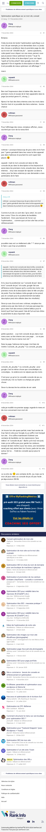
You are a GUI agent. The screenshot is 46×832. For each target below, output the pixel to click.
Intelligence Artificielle (21, 618)
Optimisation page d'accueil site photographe (25, 649)
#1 (44, 33)
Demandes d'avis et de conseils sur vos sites (28, 677)
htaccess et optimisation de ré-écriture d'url (24, 697)
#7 (44, 261)
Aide (2, 797)
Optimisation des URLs (22, 759)
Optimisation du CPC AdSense (19, 706)
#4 (44, 145)
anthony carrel (11, 555)
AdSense (21, 708)
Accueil (4, 801)
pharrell (9, 733)
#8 (44, 329)
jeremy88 (10, 721)
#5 (44, 191)
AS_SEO (9, 677)
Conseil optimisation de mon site (20, 539)
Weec (9, 742)
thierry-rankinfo (12, 699)
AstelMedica (11, 627)
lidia (8, 606)
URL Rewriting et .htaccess (27, 699)
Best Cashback (12, 708)
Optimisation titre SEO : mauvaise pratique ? (24, 603)
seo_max (10, 596)
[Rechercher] (43, 3)
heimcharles (11, 689)
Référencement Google (22, 596)
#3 (44, 122)
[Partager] (40, 33)
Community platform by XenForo (21, 827)
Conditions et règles (8, 789)
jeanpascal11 (11, 582)
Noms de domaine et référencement (25, 570)
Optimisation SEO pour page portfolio (22, 661)
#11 (43, 425)
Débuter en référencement (19, 606)
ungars (9, 752)
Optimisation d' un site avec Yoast (20, 750)
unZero (9, 762)
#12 (43, 469)
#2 (44, 86)
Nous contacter (6, 785)
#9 (44, 362)
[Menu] (3, 3)
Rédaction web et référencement (24, 733)
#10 (43, 403)
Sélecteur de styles (7, 781)
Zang (5, 19)
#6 (44, 238)
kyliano (9, 570)
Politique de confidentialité (10, 793)
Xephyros (10, 541)
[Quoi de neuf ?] (38, 3)
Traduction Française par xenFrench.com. (15, 830)
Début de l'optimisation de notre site (21, 625)
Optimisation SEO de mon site (19, 740)
